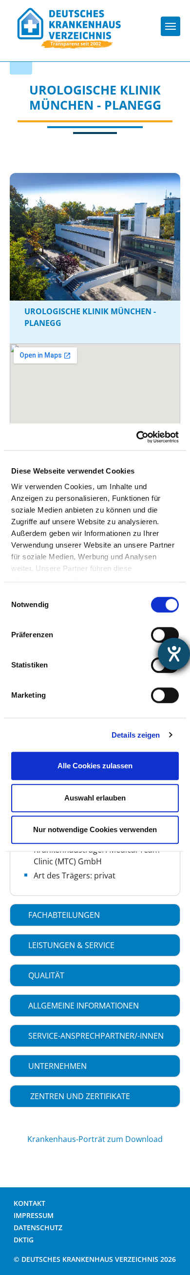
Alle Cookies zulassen (95, 765)
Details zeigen (136, 735)
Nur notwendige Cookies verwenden (95, 829)
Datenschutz (38, 1227)
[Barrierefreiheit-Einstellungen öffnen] (174, 654)
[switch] (165, 635)
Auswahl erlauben (95, 798)
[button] (95, 915)
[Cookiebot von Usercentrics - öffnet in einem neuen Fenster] (137, 437)
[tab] (95, 915)
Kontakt (29, 1203)
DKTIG (24, 1239)
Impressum (34, 1215)
